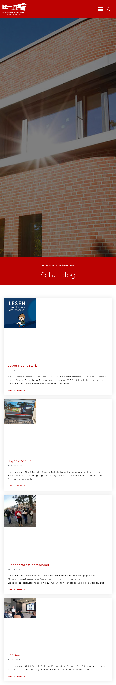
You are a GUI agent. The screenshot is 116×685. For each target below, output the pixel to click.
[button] (100, 9)
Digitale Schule (20, 461)
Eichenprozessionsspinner (28, 565)
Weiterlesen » (17, 390)
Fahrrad (14, 655)
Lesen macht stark (22, 365)
